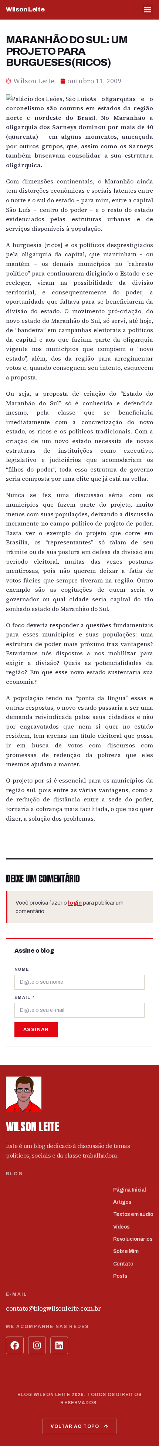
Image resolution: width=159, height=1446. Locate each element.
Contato (123, 1264)
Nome (22, 969)
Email (22, 997)
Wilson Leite (25, 9)
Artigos (122, 1202)
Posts (120, 1276)
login (75, 903)
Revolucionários (133, 1239)
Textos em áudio (133, 1214)
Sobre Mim (126, 1251)
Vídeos (121, 1227)
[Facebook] (15, 1345)
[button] (147, 9)
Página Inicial (129, 1190)
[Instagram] (37, 1345)
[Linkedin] (59, 1345)
